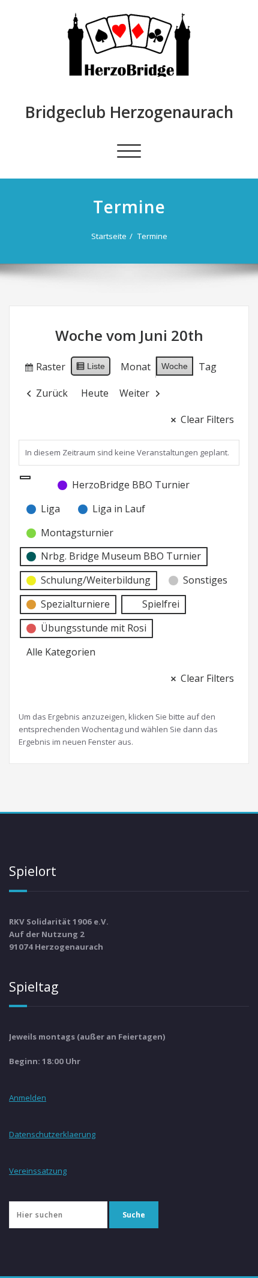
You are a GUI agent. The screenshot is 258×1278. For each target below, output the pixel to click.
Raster (44, 369)
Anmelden (27, 1097)
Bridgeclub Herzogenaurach (129, 112)
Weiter (134, 393)
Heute (95, 393)
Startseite (109, 236)
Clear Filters (207, 419)
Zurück (52, 393)
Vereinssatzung (38, 1170)
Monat (136, 366)
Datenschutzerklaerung (52, 1134)
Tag (208, 366)
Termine (152, 236)
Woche (174, 366)
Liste (90, 368)
